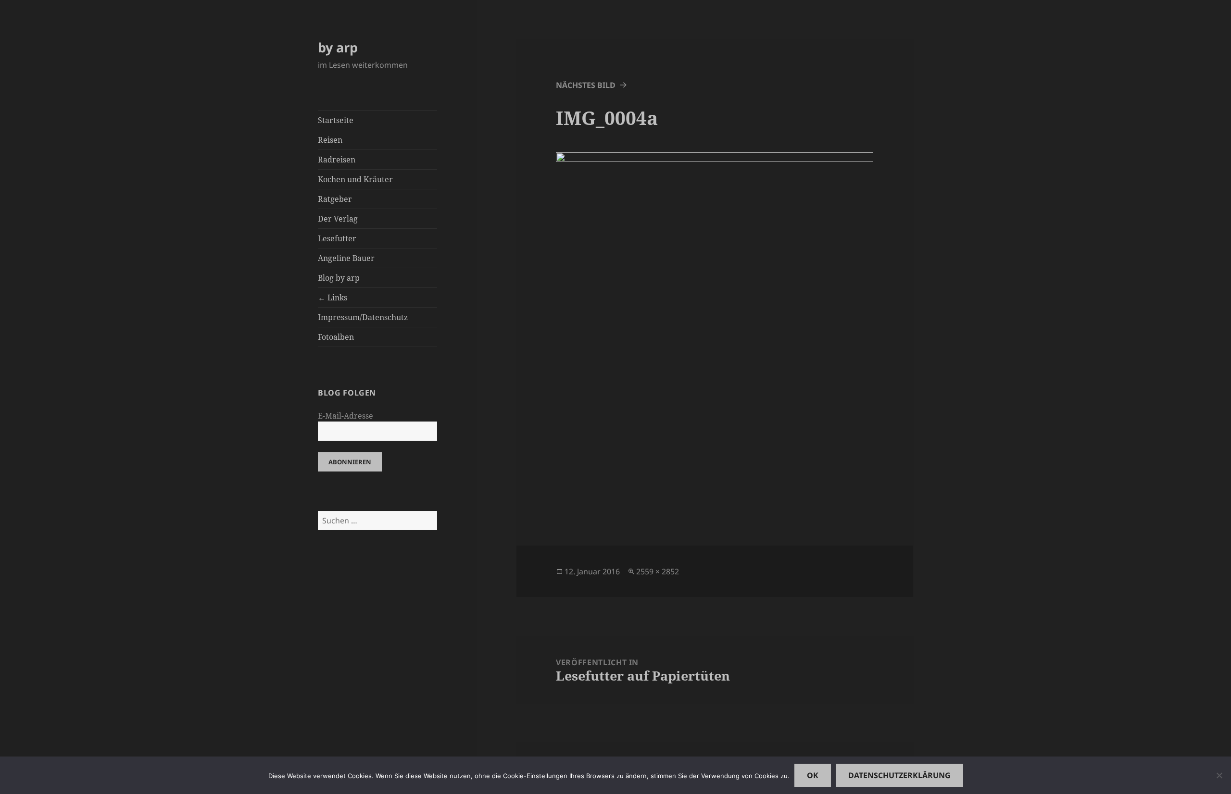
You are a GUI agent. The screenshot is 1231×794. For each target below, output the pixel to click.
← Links (332, 297)
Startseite (335, 120)
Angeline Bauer (346, 258)
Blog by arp (339, 278)
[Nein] (1219, 775)
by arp (338, 47)
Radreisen (336, 159)
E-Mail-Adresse (345, 415)
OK (812, 775)
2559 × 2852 (657, 571)
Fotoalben (336, 337)
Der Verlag (338, 218)
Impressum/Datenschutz (363, 317)
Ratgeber (335, 199)
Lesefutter (337, 238)
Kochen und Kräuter (355, 179)
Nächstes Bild (586, 85)
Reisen (330, 140)
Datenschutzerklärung (899, 775)
